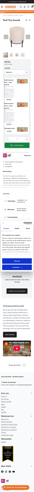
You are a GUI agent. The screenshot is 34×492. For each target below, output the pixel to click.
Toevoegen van (7, 100)
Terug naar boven (15, 365)
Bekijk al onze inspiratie (17, 291)
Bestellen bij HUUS (6, 422)
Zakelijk (3, 407)
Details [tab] (17, 228)
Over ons (4, 396)
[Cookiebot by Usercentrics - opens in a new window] (24, 223)
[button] (26, 20)
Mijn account (5, 419)
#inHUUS (3, 412)
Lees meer (6, 193)
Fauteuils (16, 15)
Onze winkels (9, 335)
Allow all (17, 261)
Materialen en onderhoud (9, 430)
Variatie (7, 68)
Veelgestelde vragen (7, 435)
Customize (15, 267)
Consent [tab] (6, 228)
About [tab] (28, 228)
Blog (2, 409)
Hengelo (3, 442)
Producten (9, 15)
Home (4, 15)
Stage (3, 404)
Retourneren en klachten (8, 427)
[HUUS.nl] (11, 7)
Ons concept (5, 399)
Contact (3, 432)
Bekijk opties (27, 155)
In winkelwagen (18, 145)
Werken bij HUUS (6, 401)
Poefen (21, 15)
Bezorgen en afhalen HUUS (9, 424)
